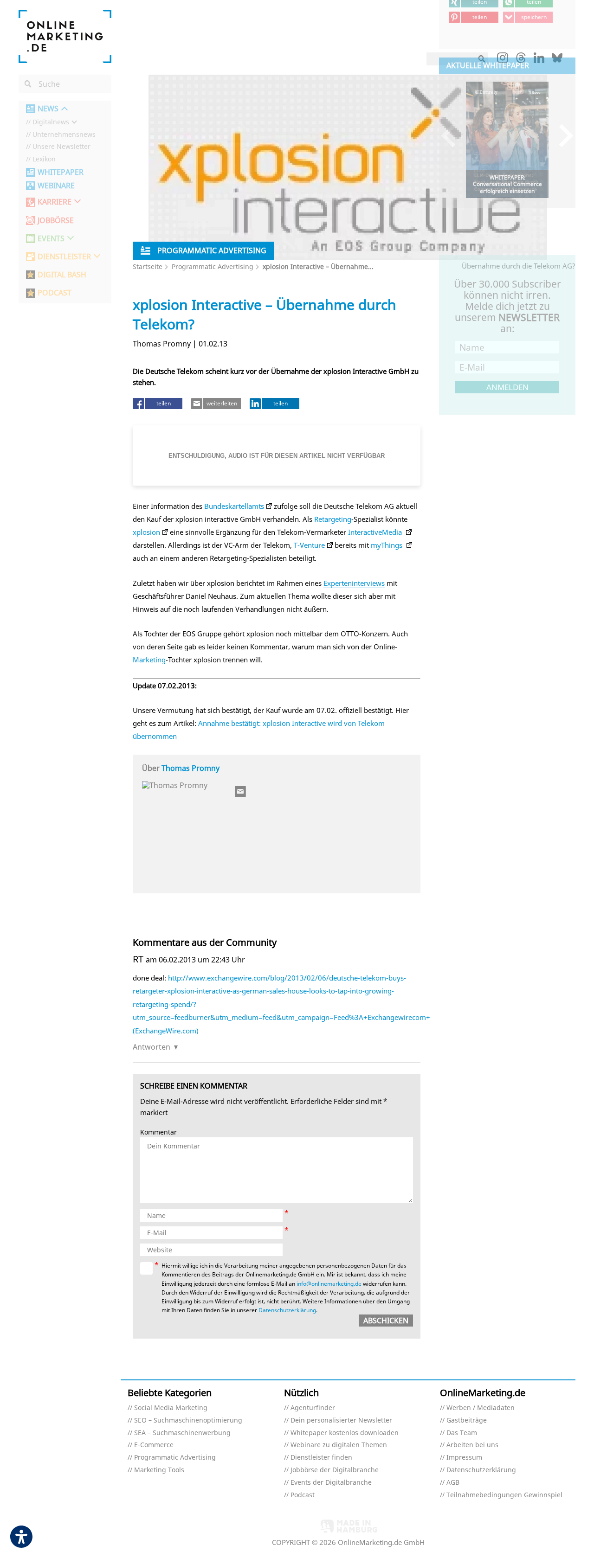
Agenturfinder (313, 1408)
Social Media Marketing (170, 1408)
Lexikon (44, 159)
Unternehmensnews (64, 135)
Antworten (151, 1047)
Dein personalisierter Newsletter (341, 1420)
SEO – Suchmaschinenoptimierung (188, 1420)
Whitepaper (61, 172)
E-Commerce (154, 1445)
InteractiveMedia (376, 532)
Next (561, 135)
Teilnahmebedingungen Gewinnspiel (504, 1495)
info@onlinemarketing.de (329, 1284)
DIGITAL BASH (62, 274)
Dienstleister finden (321, 1458)
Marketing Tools (159, 1470)
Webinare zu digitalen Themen (339, 1445)
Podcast (303, 1495)
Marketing (149, 659)
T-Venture (309, 545)
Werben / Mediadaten (480, 1408)
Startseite (147, 266)
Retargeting (332, 519)
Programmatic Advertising (212, 266)
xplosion (146, 532)
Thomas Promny (190, 768)
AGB (452, 1483)
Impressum (464, 1458)
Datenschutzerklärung (287, 1310)
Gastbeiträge (466, 1420)
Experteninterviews (354, 583)
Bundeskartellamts (234, 506)
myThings (387, 545)
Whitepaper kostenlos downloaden (345, 1433)
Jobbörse (56, 220)
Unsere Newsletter (61, 147)
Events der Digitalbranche (331, 1483)
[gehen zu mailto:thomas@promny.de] (241, 791)
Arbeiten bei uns (472, 1445)
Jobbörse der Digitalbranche (335, 1470)
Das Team (461, 1433)
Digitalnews (50, 122)
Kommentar (158, 1132)
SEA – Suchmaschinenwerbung (182, 1433)
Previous (452, 135)
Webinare (56, 185)
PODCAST (54, 293)
